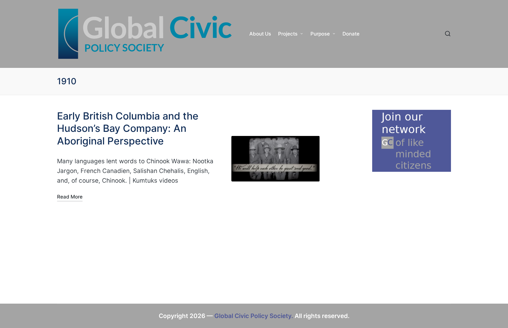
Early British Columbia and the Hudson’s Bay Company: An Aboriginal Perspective (127, 128)
